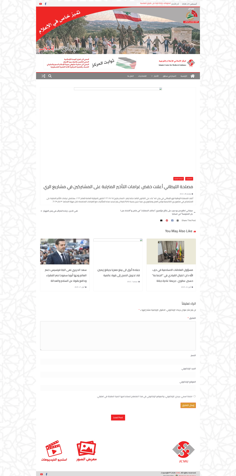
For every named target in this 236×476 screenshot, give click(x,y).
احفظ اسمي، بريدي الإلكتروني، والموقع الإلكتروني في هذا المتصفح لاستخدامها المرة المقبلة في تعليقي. (144, 396)
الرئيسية (184, 76)
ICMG (178, 472)
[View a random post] (43, 76)
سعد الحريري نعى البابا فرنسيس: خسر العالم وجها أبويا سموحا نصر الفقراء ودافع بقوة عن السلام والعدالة (66, 275)
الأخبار (156, 76)
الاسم (193, 355)
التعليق (192, 318)
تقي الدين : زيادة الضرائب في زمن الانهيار (60, 211)
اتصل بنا (130, 76)
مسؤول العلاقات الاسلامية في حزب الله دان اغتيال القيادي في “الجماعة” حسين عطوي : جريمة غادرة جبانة (172, 275)
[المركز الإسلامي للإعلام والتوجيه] (118, 9)
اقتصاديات (142, 76)
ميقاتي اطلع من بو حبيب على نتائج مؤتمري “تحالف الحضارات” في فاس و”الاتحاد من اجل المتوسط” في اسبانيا (156, 212)
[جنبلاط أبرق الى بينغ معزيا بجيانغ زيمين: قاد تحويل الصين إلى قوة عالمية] (118, 240)
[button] (152, 76)
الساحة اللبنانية (178, 178)
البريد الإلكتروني (189, 369)
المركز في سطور (169, 76)
